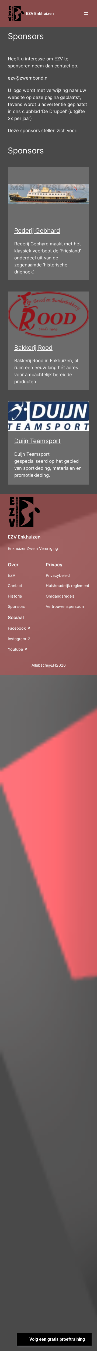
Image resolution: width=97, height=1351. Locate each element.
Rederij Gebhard (37, 230)
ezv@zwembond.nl (28, 78)
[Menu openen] (86, 13)
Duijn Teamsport (37, 440)
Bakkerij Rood (33, 347)
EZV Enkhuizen (40, 13)
